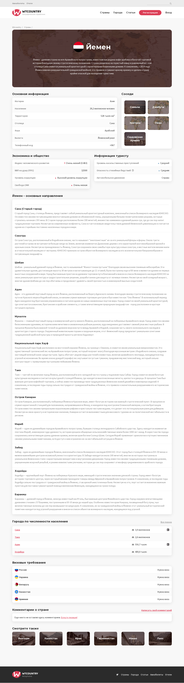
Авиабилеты (18, 3)
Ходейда (19, 551)
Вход (168, 12)
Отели (29, 3)
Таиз (17, 537)
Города (117, 12)
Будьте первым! (69, 617)
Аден (17, 544)
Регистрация (150, 12)
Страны (105, 12)
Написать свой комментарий (156, 610)
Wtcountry (16, 27)
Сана (17, 529)
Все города (166, 522)
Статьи (130, 12)
